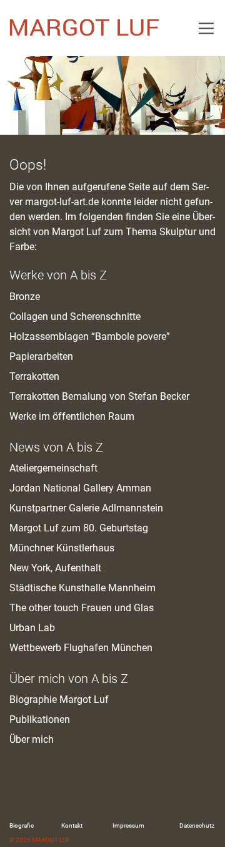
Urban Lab (32, 628)
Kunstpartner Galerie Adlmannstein (86, 508)
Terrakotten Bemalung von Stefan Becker (99, 396)
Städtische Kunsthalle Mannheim (82, 588)
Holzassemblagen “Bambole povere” (89, 336)
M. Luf (84, 28)
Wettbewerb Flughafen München (80, 648)
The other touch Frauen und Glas (81, 608)
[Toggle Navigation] (206, 28)
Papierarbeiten (41, 356)
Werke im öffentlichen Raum (71, 416)
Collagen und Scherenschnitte (75, 316)
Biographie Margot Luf (59, 699)
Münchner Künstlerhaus (61, 548)
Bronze (24, 296)
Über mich (31, 739)
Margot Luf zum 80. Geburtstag (78, 528)
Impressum (128, 825)
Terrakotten (34, 376)
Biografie (21, 825)
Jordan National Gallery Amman (80, 488)
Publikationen (39, 719)
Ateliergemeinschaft (53, 468)
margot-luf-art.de (62, 202)
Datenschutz (196, 825)
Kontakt (71, 825)
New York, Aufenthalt (55, 568)
